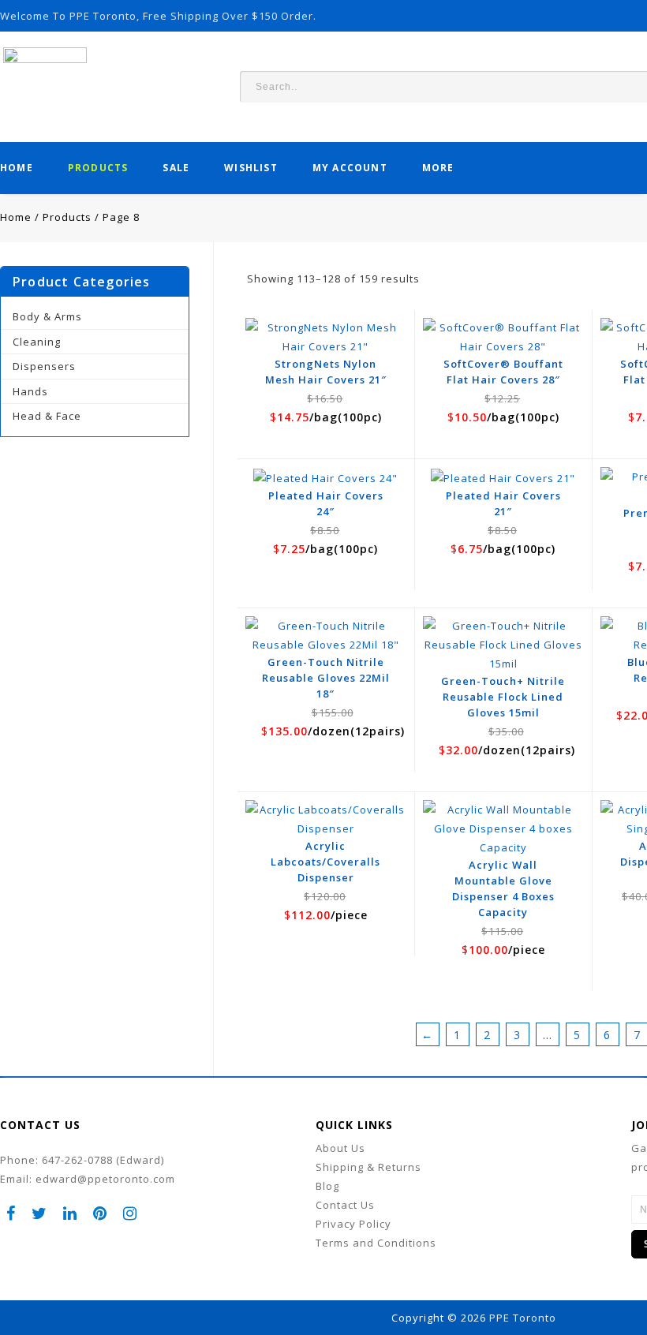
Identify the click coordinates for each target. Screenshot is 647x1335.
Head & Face (47, 416)
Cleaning (37, 342)
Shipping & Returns (368, 1167)
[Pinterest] (100, 1212)
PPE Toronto (522, 1318)
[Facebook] (11, 1212)
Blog (327, 1186)
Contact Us (345, 1205)
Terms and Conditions (376, 1243)
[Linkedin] (70, 1212)
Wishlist (251, 167)
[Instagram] (130, 1212)
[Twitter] (39, 1212)
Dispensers (44, 366)
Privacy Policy (353, 1224)
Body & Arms (47, 316)
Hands (30, 391)
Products (98, 167)
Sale (176, 167)
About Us (340, 1148)
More (438, 167)
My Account (349, 167)
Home (16, 167)
